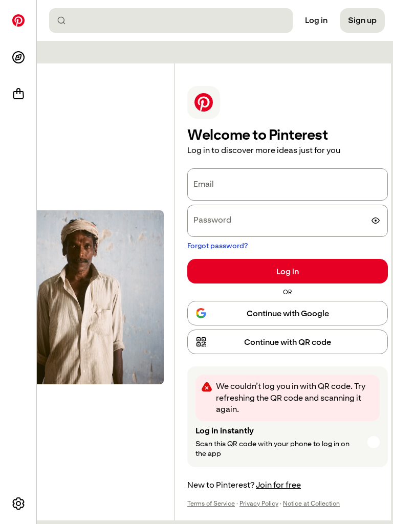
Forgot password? (217, 246)
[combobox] (175, 20)
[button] (287, 342)
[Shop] (18, 94)
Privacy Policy (258, 503)
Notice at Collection (311, 503)
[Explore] (18, 57)
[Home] (18, 20)
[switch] (375, 220)
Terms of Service (211, 503)
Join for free (278, 485)
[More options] (18, 503)
